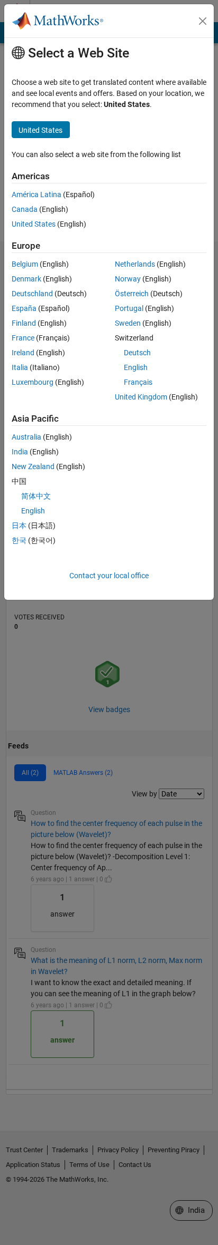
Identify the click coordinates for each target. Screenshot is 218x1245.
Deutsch (137, 352)
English (136, 367)
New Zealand (33, 466)
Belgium (25, 264)
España (24, 308)
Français (138, 382)
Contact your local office (109, 575)
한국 (19, 540)
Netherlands (135, 264)
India (20, 452)
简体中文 (36, 496)
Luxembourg (32, 382)
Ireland (23, 352)
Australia (26, 437)
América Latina (36, 194)
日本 (19, 525)
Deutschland (32, 293)
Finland (24, 323)
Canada (25, 209)
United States (34, 224)
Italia (20, 367)
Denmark (26, 279)
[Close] (202, 21)
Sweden (128, 323)
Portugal (129, 308)
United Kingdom (141, 397)
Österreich (132, 293)
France (23, 338)
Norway (128, 279)
